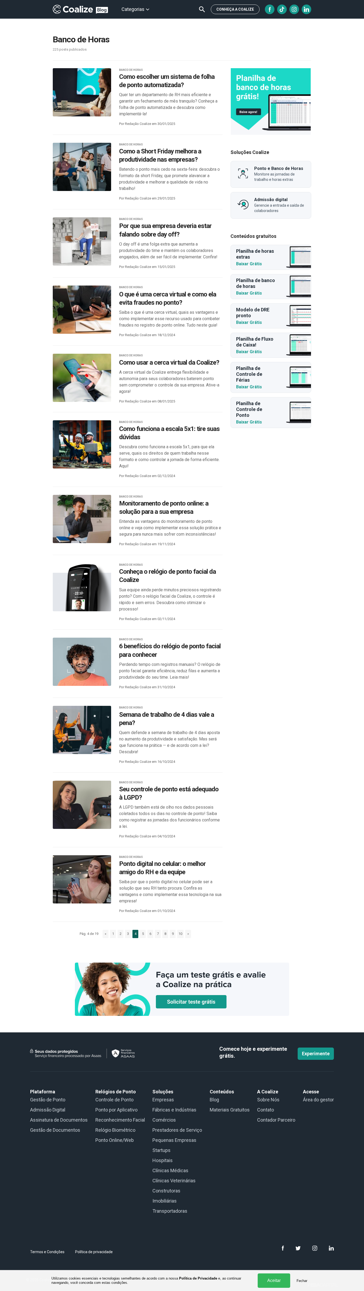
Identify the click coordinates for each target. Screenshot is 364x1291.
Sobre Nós (268, 1099)
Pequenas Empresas (174, 1140)
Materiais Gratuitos (230, 1110)
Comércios (164, 1120)
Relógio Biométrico (115, 1130)
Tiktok (282, 9)
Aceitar (274, 1280)
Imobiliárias (164, 1201)
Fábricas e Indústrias (174, 1110)
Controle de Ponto (114, 1099)
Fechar (302, 1281)
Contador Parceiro (276, 1120)
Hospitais (162, 1160)
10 (180, 934)
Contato (265, 1110)
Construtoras (166, 1191)
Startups (161, 1150)
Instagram (294, 9)
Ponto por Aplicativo (116, 1110)
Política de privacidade (94, 1252)
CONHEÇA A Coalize (235, 9)
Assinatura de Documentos (59, 1120)
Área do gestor (318, 1099)
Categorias (133, 9)
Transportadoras (169, 1211)
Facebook (269, 9)
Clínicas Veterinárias (174, 1180)
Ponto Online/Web (114, 1140)
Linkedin (306, 9)
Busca (202, 9)
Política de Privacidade (198, 1278)
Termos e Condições (47, 1252)
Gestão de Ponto (47, 1099)
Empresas (163, 1099)
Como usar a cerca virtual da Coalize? (169, 362)
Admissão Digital (47, 1110)
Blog (214, 1099)
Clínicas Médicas (170, 1170)
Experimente (316, 1053)
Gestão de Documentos (55, 1130)
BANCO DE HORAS (131, 69)
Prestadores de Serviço (177, 1130)
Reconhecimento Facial (120, 1120)
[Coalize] (271, 101)
